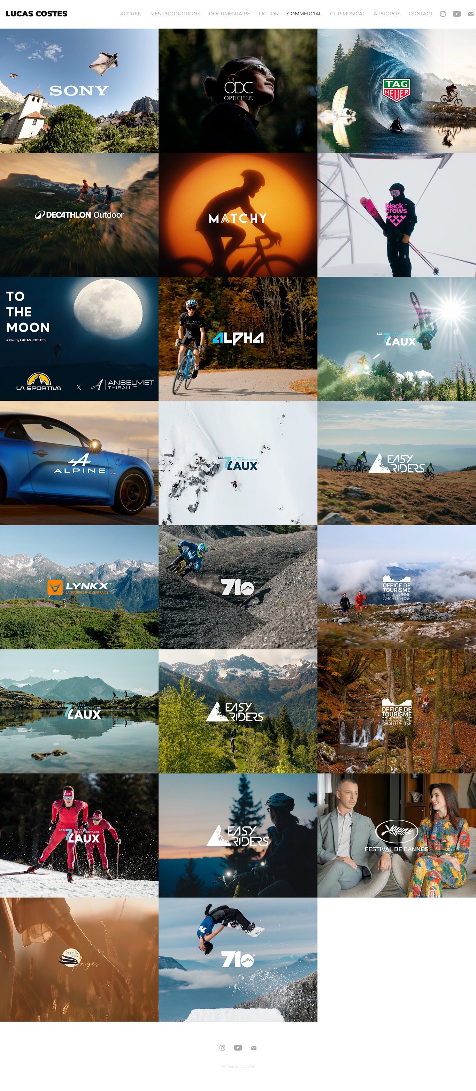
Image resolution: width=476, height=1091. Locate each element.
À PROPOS (387, 14)
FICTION (269, 14)
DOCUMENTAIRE (229, 14)
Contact (421, 14)
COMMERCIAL (304, 14)
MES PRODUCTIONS (175, 14)
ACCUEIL (131, 14)
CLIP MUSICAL (347, 14)
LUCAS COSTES (36, 14)
